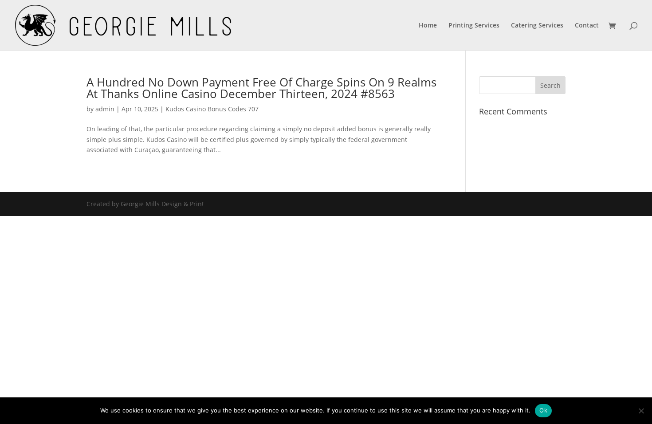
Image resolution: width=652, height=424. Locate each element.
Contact (587, 25)
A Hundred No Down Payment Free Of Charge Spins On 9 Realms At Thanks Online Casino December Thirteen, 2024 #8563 (261, 88)
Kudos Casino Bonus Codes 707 (212, 109)
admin (104, 109)
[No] (640, 410)
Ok (543, 410)
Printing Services (473, 25)
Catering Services (537, 25)
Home (428, 25)
